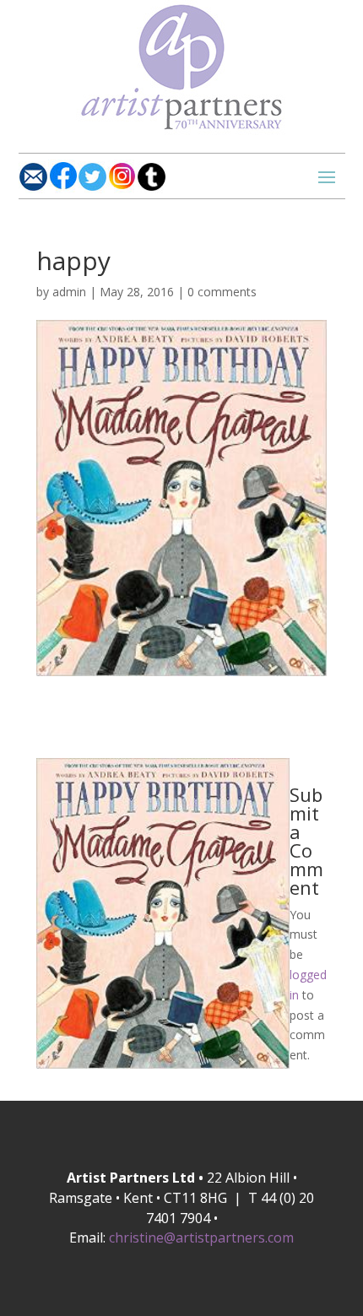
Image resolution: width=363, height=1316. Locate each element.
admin (69, 292)
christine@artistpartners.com (201, 1237)
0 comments (222, 292)
